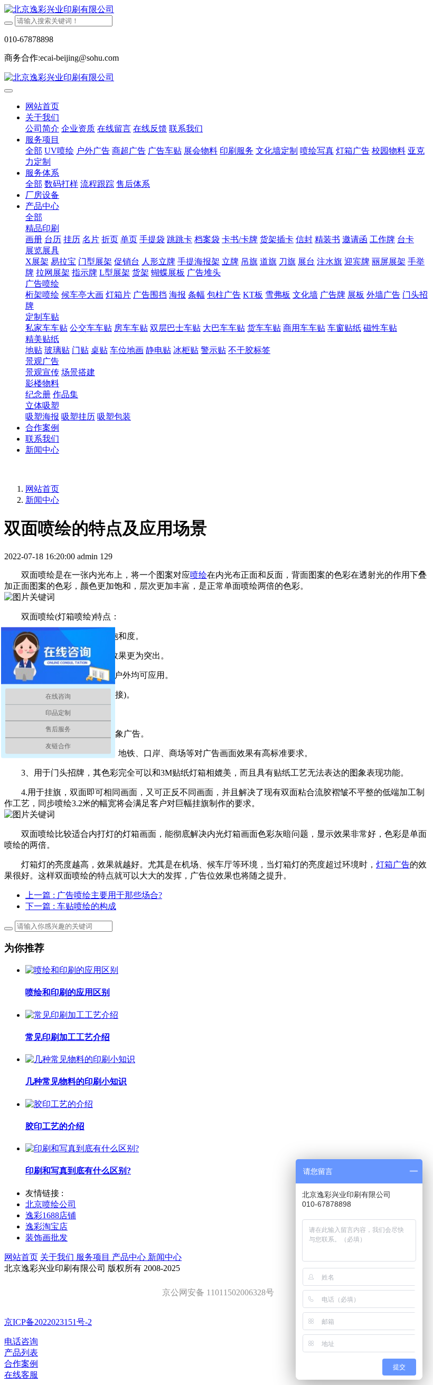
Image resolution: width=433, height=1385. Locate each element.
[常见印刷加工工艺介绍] (71, 1014)
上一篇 (93, 895)
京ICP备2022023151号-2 (48, 1321)
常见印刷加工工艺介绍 (67, 1037)
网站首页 (42, 106)
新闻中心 (42, 499)
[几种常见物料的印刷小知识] (80, 1059)
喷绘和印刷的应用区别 (67, 992)
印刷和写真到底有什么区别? (78, 1170)
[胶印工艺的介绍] (59, 1104)
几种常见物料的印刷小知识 (76, 1081)
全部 (33, 150)
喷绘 (198, 574)
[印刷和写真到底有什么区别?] (82, 1148)
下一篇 (70, 906)
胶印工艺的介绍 (54, 1126)
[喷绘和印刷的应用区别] (71, 970)
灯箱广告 (393, 864)
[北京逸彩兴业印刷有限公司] (216, 9)
